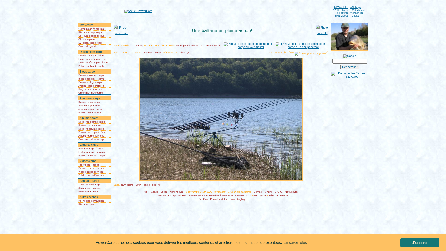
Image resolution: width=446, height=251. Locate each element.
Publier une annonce (89, 112)
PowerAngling (237, 199)
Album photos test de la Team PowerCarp (198, 45)
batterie (156, 184)
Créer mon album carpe (91, 139)
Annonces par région (90, 109)
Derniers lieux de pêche (91, 55)
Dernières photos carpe (91, 121)
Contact (258, 191)
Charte (268, 191)
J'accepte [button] (419, 242)
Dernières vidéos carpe (91, 168)
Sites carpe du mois (89, 188)
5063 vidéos (341, 15)
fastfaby (138, 45)
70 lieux (354, 15)
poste (147, 184)
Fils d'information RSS (194, 195)
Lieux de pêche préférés (92, 59)
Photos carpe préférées (91, 132)
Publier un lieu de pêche (91, 66)
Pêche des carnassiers (91, 200)
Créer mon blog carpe (90, 92)
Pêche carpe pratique (90, 32)
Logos (164, 191)
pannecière (127, 184)
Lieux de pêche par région (93, 62)
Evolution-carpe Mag (90, 42)
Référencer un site (88, 191)
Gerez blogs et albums (91, 28)
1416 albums (357, 10)
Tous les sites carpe (89, 184)
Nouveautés (292, 191)
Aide (146, 191)
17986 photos (340, 10)
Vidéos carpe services (91, 171)
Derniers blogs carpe (90, 82)
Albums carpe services (91, 135)
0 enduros (342, 12)
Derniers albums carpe (91, 128)
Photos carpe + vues (90, 125)
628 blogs (355, 7)
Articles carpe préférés (91, 85)
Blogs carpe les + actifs (91, 78)
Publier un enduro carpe (91, 155)
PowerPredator (218, 199)
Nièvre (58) (185, 52)
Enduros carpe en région (92, 152)
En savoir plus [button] (295, 242)
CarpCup (203, 199)
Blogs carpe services (90, 89)
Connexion (160, 195)
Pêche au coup (86, 204)
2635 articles (341, 7)
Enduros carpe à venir (90, 148)
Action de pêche (152, 52)
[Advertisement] (241, 11)
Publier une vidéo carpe (91, 175)
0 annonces (357, 12)
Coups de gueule (87, 46)
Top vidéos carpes (88, 164)
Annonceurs (177, 191)
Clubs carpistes (87, 39)
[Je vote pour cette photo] (310, 54)
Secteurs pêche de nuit (91, 35)
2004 (138, 184)
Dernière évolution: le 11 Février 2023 (230, 195)
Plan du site (259, 195)
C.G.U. (279, 191)
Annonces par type (89, 105)
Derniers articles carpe (91, 75)
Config (154, 191)
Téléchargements (279, 195)
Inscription (174, 195)
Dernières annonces (89, 102)
